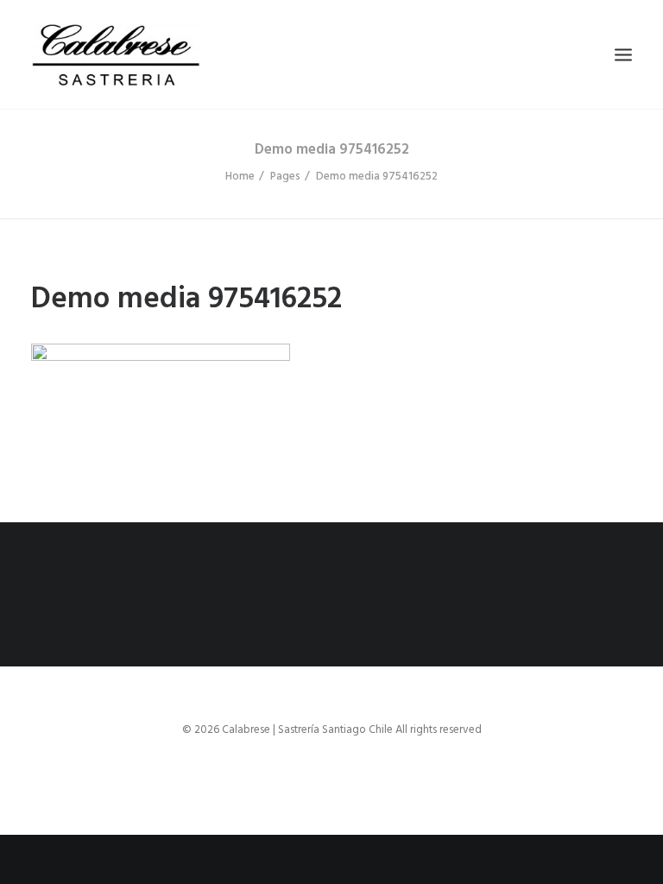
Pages (285, 176)
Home (240, 176)
